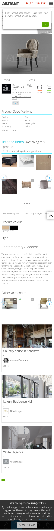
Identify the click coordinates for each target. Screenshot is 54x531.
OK (45, 24)
